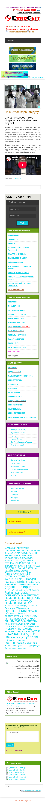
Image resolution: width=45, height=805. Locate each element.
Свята (12, 629)
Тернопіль (16, 637)
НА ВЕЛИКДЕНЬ (14, 392)
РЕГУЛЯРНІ (12, 302)
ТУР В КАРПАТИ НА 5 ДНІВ (22, 634)
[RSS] (21, 23)
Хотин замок (26, 646)
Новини (12, 592)
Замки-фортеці (19, 582)
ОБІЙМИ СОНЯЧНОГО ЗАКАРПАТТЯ (22, 594)
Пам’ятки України (17, 488)
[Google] (24, 23)
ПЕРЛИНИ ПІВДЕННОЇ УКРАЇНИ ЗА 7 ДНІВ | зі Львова (23, 599)
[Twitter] (36, 23)
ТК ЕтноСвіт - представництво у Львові (20, 703)
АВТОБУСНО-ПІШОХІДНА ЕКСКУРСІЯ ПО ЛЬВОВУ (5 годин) (22, 550)
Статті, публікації (17, 445)
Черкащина (15, 500)
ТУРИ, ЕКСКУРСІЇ (19, 327)
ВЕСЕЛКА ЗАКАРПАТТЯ (22, 565)
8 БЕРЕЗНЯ (12, 388)
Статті (13, 475)
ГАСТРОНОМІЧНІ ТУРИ (17, 347)
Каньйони (33, 584)
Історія (10, 548)
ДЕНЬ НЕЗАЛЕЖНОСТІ (17, 413)
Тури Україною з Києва (19, 469)
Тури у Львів (15, 436)
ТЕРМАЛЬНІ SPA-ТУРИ (17, 335)
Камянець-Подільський (18, 584)
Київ (14, 590)
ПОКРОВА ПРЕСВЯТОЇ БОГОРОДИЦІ (22, 417)
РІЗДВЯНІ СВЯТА (14, 372)
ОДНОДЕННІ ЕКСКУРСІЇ (17, 314)
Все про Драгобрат (17, 571)
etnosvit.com (34, 680)
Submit (10, 745)
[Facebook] (30, 23)
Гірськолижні (18, 573)
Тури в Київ (15, 463)
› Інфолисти (23, 29)
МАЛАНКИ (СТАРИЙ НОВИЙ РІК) (20, 376)
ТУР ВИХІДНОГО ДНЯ (16, 310)
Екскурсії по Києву (18, 460)
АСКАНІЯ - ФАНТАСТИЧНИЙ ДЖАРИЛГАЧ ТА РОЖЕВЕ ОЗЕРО (19, 558)
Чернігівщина (12, 648)
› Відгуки (34, 29)
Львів (35, 590)
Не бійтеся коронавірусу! (22, 112)
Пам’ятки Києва (17, 472)
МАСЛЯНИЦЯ (13, 384)
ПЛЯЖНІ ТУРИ (13, 343)
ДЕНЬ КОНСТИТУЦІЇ (15, 405)
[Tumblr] (33, 23)
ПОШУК (22, 223)
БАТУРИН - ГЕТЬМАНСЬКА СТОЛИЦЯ (20, 561)
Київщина (14, 498)
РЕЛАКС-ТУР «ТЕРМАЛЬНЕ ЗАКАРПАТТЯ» (21, 613)
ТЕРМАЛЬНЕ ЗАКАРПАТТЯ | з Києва (19, 630)
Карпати (14, 491)
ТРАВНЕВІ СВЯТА (15, 397)
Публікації (16, 611)
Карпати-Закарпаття (20, 588)
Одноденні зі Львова (18, 433)
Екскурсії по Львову (18, 430)
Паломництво (11, 606)
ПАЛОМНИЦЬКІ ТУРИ (16, 339)
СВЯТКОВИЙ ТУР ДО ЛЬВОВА (22, 617)
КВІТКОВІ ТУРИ (14, 351)
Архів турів (13, 356)
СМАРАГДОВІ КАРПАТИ (23, 623)
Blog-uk (18, 179)
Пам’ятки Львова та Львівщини (22, 442)
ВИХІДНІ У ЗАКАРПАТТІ (21, 568)
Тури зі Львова (16, 439)
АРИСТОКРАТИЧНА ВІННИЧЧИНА (21, 554)
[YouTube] (27, 23)
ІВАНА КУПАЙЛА (14, 409)
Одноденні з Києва (18, 466)
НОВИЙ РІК (12, 368)
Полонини (12, 608)
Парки (22, 605)
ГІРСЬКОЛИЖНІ (14, 306)
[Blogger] (40, 23)
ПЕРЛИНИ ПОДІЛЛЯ (18, 603)
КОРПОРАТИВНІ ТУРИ (16, 322)
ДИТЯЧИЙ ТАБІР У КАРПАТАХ (16, 578)
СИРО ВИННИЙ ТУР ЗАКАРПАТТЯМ (21, 621)
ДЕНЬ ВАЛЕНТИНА (15, 380)
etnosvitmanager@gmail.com (16, 706)
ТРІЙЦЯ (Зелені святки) (17, 401)
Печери (32, 606)
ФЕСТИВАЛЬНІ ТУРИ (16, 331)
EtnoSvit (37, 791)
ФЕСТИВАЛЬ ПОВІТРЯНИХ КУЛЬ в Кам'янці (21, 643)
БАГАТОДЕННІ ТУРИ (16, 318)
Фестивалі (14, 646)
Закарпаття (15, 494)
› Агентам (25, 26)
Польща (24, 608)
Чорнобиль (23, 648)
